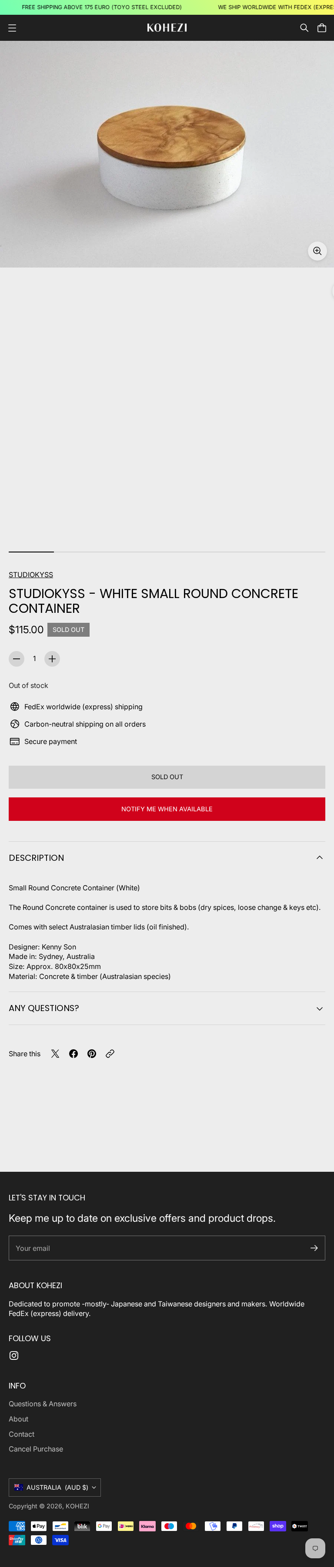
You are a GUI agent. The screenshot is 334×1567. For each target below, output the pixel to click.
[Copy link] (110, 1053)
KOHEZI (77, 1506)
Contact (21, 1434)
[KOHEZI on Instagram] (14, 1355)
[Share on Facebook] (73, 1053)
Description (36, 858)
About (18, 1419)
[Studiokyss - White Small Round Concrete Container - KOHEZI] (167, 154)
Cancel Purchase (36, 1449)
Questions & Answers (43, 1403)
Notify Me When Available (167, 809)
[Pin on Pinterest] (92, 1053)
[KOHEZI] (167, 27)
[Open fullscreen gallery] (317, 251)
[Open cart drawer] (322, 27)
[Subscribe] (314, 1248)
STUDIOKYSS (31, 574)
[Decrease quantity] (16, 659)
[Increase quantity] (52, 659)
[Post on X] (55, 1053)
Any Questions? (44, 1008)
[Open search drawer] (304, 27)
